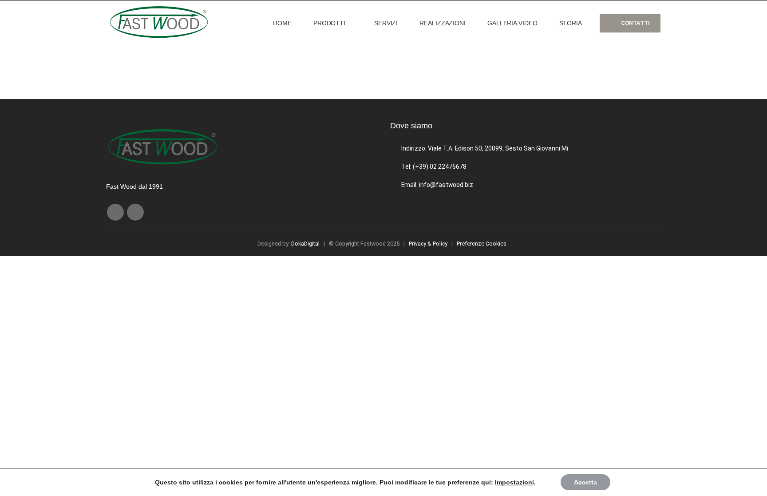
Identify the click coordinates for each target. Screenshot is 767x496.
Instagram (135, 212)
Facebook (115, 212)
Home (282, 23)
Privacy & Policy (428, 243)
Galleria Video (512, 23)
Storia (570, 23)
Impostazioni (514, 482)
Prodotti (329, 23)
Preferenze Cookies (481, 243)
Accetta (585, 482)
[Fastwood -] (161, 23)
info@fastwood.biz (446, 184)
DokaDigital (305, 243)
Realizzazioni (442, 23)
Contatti (635, 23)
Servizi (386, 23)
